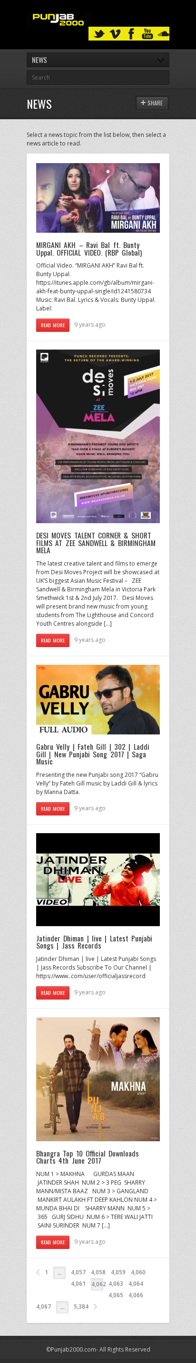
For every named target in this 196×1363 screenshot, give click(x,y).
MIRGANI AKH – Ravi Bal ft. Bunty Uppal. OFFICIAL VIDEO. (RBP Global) (89, 248)
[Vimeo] (115, 34)
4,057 (78, 1272)
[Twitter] (99, 34)
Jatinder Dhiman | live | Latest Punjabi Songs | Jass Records (94, 941)
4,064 (135, 1284)
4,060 (138, 1272)
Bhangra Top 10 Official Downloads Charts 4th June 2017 (87, 1157)
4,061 (78, 1284)
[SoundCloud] (163, 34)
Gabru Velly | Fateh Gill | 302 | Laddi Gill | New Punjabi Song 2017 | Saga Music (92, 754)
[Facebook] (131, 34)
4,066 (135, 1295)
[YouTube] (147, 34)
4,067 (43, 1306)
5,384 (81, 1306)
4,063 (115, 1284)
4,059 (118, 1272)
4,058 (98, 1272)
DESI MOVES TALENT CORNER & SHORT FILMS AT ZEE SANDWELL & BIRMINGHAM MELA (96, 542)
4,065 (115, 1295)
